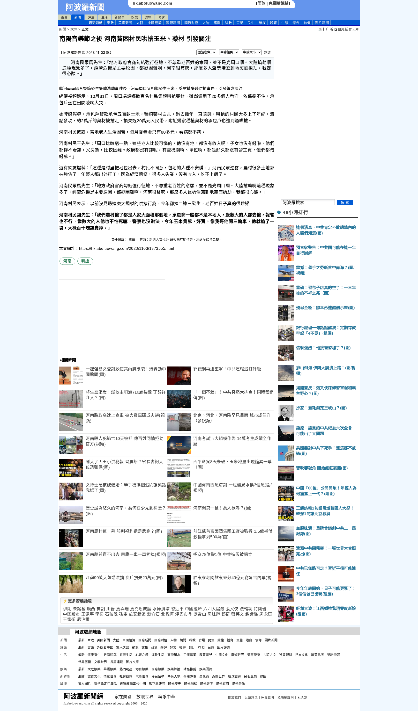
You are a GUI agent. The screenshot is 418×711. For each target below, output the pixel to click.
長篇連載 (116, 662)
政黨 (154, 647)
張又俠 (232, 609)
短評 (163, 647)
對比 (192, 647)
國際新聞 (173, 23)
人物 (205, 23)
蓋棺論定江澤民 (105, 683)
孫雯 (123, 614)
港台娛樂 (142, 669)
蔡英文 (237, 614)
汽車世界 (142, 676)
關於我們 (234, 697)
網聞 (217, 23)
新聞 (78, 17)
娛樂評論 (173, 669)
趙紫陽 (251, 614)
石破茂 (111, 614)
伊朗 (67, 609)
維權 (262, 23)
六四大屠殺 (213, 609)
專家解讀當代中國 (133, 683)
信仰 (307, 23)
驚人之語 (122, 647)
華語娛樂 (110, 669)
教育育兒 (205, 654)
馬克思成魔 (140, 609)
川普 (110, 609)
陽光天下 (206, 683)
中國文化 (221, 654)
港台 (295, 23)
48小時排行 (295, 212)
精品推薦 (189, 669)
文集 (145, 647)
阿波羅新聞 (85, 7)
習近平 (177, 609)
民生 (250, 23)
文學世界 (100, 662)
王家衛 (69, 619)
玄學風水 (173, 654)
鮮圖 (263, 676)
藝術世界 (237, 654)
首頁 (64, 17)
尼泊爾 (83, 619)
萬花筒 (204, 676)
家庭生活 (126, 654)
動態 (135, 647)
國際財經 (191, 23)
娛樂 (134, 17)
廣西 (91, 609)
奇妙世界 (218, 676)
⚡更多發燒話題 (77, 601)
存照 (201, 647)
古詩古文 (269, 654)
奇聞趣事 (189, 676)
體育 (273, 23)
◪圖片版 (341, 29)
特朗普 (260, 609)
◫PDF (354, 29)
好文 (173, 647)
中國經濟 (155, 23)
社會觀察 (126, 676)
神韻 (101, 609)
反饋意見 (251, 697)
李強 (99, 614)
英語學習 (333, 654)
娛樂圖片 (205, 669)
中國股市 (71, 614)
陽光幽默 (190, 683)
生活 (104, 17)
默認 (267, 52)
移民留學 (157, 676)
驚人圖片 (84, 683)
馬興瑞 (122, 609)
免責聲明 (267, 697)
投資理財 (285, 654)
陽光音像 (238, 683)
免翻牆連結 (279, 3)
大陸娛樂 (94, 669)
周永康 (265, 614)
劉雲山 (200, 614)
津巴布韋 (183, 614)
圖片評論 (223, 647)
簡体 (262, 3)
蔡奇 (226, 614)
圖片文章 (132, 662)
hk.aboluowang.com (152, 3)
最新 (96, 23)
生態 (284, 23)
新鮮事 (120, 17)
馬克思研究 (157, 683)
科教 (228, 23)
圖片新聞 (271, 640)
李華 (132, 239)
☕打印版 (325, 29)
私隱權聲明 (285, 697)
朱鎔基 (79, 609)
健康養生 (94, 654)
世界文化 (301, 654)
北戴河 (167, 614)
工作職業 (189, 654)
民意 (211, 647)
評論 (91, 17)
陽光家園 (222, 683)
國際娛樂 (157, 669)
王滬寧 (87, 614)
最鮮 (81, 676)
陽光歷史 (174, 683)
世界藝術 (84, 662)
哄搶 (85, 261)
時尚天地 (173, 676)
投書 (182, 647)
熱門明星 (126, 669)
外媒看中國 (105, 647)
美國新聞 (125, 23)
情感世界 (110, 676)
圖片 (322, 23)
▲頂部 (302, 697)
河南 (67, 261)
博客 (161, 17)
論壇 (148, 17)
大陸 (139, 23)
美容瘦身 (253, 654)
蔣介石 (153, 614)
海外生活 (157, 654)
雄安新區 (137, 614)
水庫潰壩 (161, 609)
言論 (91, 647)
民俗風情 (250, 676)
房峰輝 (214, 614)
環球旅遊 (234, 676)
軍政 (110, 23)
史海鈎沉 (110, 654)
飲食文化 (94, 676)
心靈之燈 (142, 654)
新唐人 (154, 239)
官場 (239, 23)
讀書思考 (317, 654)
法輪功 (246, 609)
